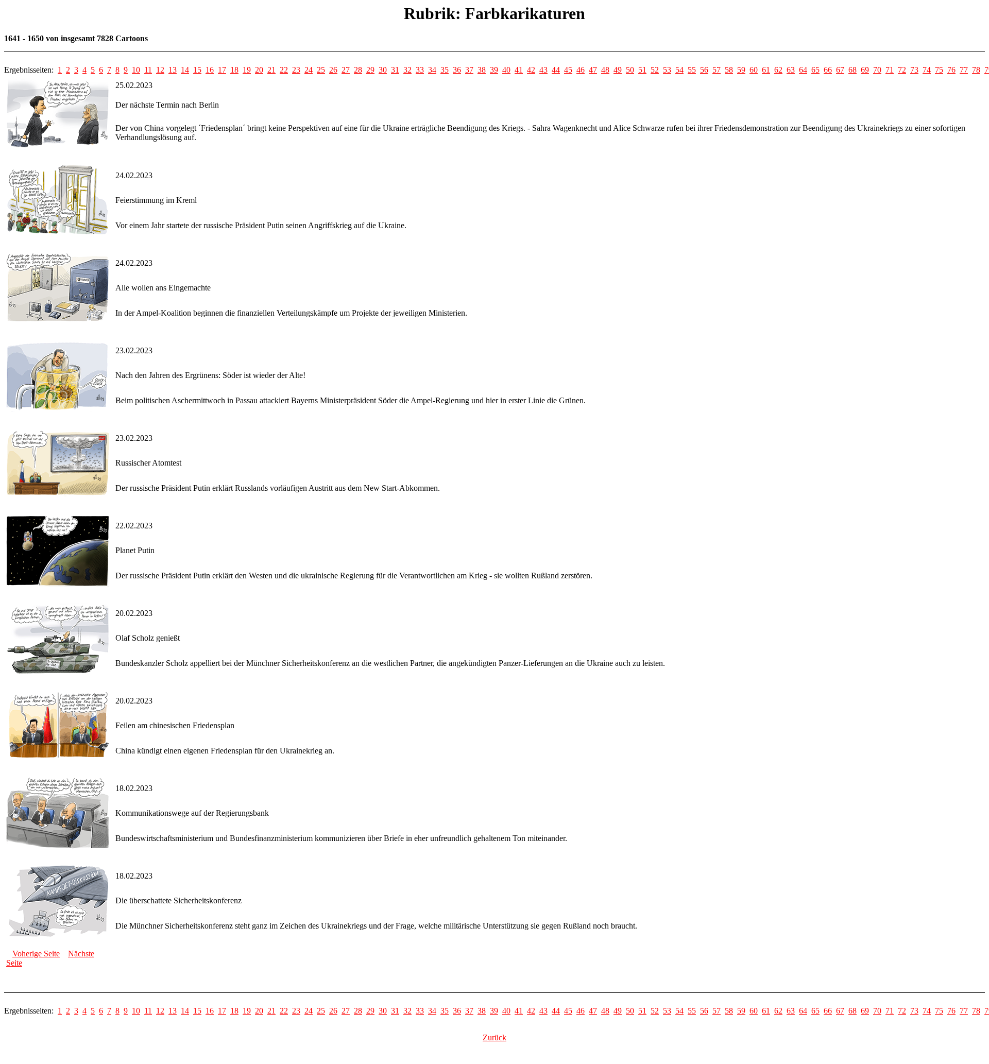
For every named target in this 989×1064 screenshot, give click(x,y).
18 (234, 69)
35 (444, 69)
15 (197, 69)
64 (803, 69)
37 (469, 69)
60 (753, 69)
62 (778, 69)
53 (667, 69)
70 (877, 69)
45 (568, 69)
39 (494, 69)
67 (840, 69)
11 (148, 69)
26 (333, 69)
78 (976, 69)
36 (457, 69)
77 (964, 69)
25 (321, 69)
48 (605, 69)
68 (852, 69)
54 (679, 69)
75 (939, 69)
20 (259, 69)
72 (902, 69)
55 (692, 69)
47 (593, 69)
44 (556, 69)
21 (271, 69)
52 (655, 69)
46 (580, 69)
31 (395, 69)
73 (914, 69)
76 (951, 69)
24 (308, 69)
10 (136, 69)
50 (630, 69)
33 (420, 69)
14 (185, 69)
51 (642, 69)
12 (160, 69)
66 (828, 69)
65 (815, 69)
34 (432, 69)
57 (716, 69)
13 (172, 69)
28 (358, 69)
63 (791, 69)
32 (407, 69)
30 (383, 69)
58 (729, 69)
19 (247, 69)
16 (210, 69)
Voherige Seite (36, 953)
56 (704, 69)
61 (766, 69)
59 (741, 69)
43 (543, 69)
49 (617, 69)
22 (284, 69)
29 (370, 69)
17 (222, 69)
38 (482, 69)
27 (346, 69)
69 (865, 69)
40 (506, 69)
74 (927, 69)
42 (531, 69)
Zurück (494, 1037)
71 (889, 69)
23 (296, 69)
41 (519, 69)
